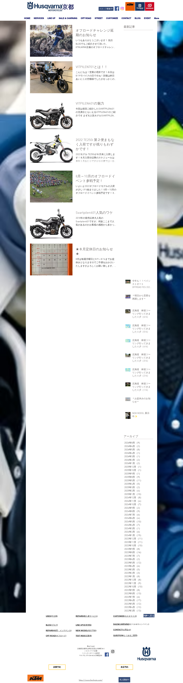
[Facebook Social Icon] (117, 8)
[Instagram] (122, 8)
